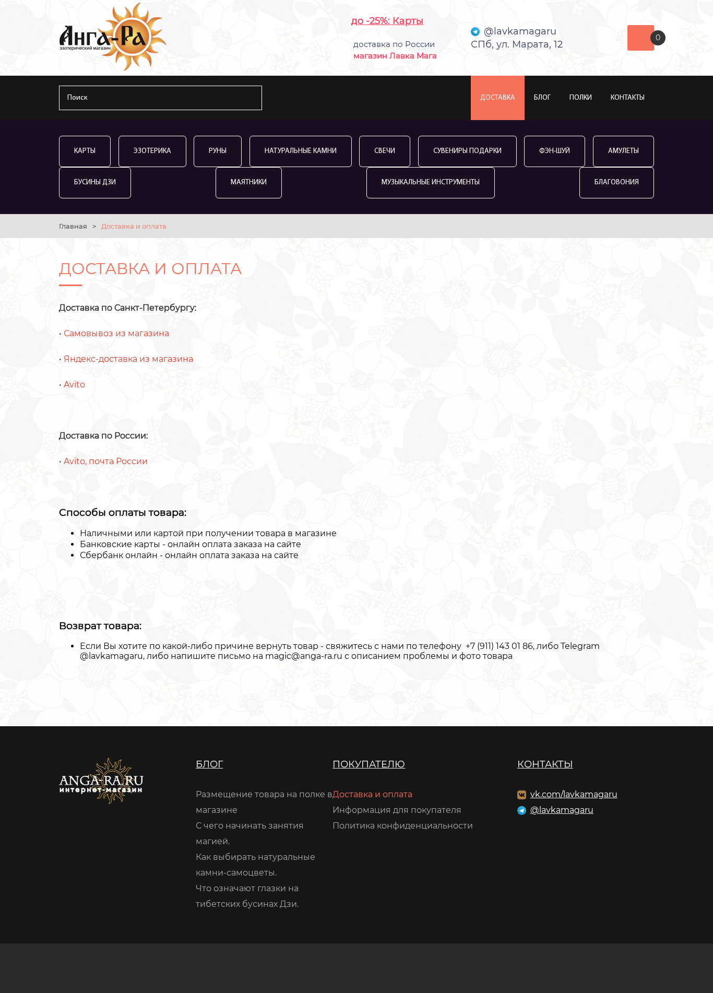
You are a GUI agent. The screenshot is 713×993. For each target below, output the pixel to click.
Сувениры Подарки (467, 151)
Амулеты (623, 151)
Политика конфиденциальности (402, 826)
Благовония (617, 182)
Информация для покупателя (396, 810)
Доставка (497, 98)
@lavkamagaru (561, 810)
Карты (85, 151)
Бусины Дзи (95, 182)
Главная (73, 226)
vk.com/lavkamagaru (573, 794)
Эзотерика (152, 151)
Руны (218, 151)
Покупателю (368, 764)
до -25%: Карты (387, 21)
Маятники (249, 182)
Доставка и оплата (372, 794)
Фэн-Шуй (554, 151)
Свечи (384, 151)
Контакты (628, 98)
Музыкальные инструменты (431, 182)
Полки (580, 98)
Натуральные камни (301, 151)
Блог (542, 98)
